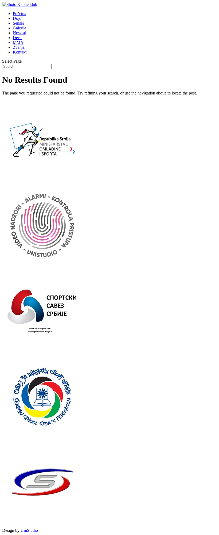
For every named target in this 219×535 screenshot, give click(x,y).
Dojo (17, 18)
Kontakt (19, 52)
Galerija (19, 28)
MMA (18, 42)
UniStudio (29, 530)
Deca (17, 37)
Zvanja (19, 47)
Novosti (19, 33)
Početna (19, 13)
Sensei (18, 23)
